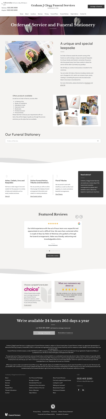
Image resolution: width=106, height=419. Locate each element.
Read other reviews (53, 256)
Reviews (7, 385)
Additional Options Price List (36, 388)
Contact (7, 393)
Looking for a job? (58, 383)
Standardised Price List (35, 383)
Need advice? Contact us (65, 332)
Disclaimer (54, 411)
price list (62, 85)
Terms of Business (34, 390)
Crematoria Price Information (37, 385)
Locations (33, 14)
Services (40, 14)
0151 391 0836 (12, 8)
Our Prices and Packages (36, 378)
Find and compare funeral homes (62, 380)
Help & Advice (74, 14)
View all (7, 196)
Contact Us (83, 14)
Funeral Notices (64, 14)
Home (21, 14)
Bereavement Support (59, 388)
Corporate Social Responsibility (46, 414)
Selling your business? (59, 385)
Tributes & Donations (10, 390)
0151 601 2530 (12, 10)
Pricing (46, 14)
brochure (87, 83)
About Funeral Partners (59, 378)
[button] (77, 216)
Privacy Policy (37, 411)
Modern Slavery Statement (65, 411)
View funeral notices (36, 196)
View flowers (59, 194)
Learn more (27, 305)
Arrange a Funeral (96, 6)
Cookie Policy (46, 411)
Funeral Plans (54, 14)
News (54, 393)
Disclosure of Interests (59, 390)
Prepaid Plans (9, 388)
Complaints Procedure (62, 414)
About (26, 14)
